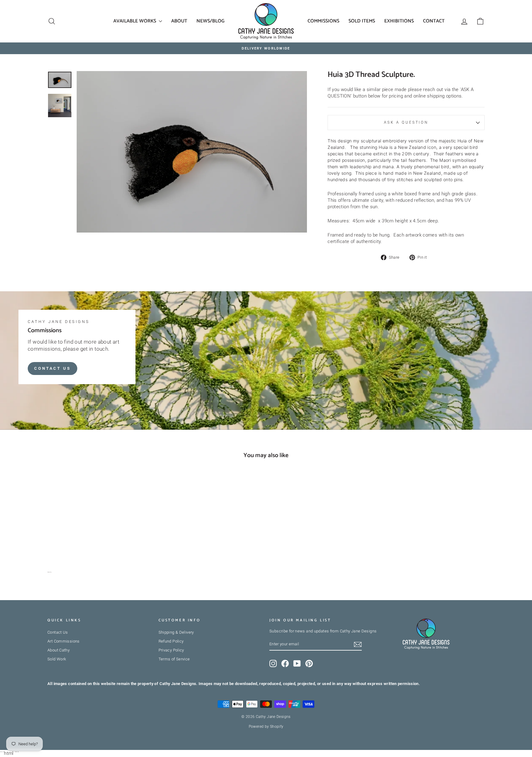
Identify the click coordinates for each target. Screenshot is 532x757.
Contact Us (52, 368)
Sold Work (56, 659)
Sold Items (362, 21)
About (179, 21)
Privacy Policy (171, 650)
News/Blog (210, 21)
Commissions (323, 21)
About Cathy (58, 650)
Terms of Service (174, 659)
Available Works (135, 21)
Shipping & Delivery (176, 632)
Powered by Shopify (266, 726)
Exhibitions (399, 21)
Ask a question (406, 122)
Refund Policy (171, 641)
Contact (434, 21)
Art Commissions (63, 641)
